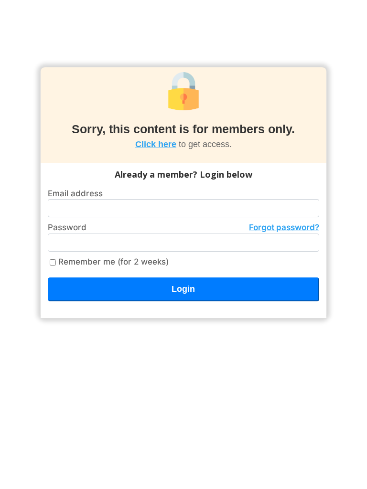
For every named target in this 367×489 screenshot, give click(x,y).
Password (183, 227)
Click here (155, 144)
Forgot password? (284, 227)
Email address (75, 193)
